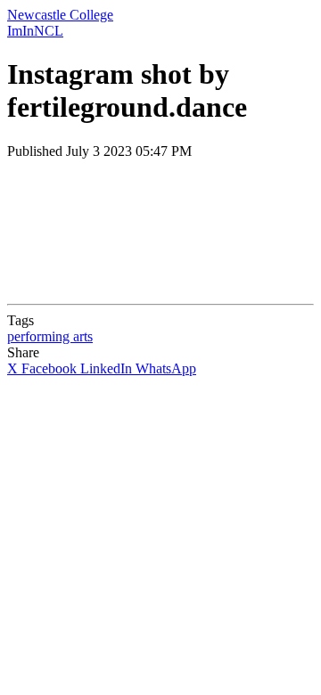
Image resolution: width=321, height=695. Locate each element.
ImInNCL (35, 30)
